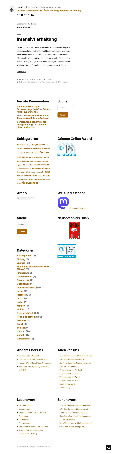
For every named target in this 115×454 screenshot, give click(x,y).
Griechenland (37, 161)
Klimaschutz (28, 168)
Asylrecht (41, 145)
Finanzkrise (39, 157)
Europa (29, 157)
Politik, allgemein (26, 316)
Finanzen (22, 273)
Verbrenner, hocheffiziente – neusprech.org (32, 123)
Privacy (77, 10)
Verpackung (50, 82)
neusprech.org (24, 7)
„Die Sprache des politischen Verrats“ (74, 409)
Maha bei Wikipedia (67, 384)
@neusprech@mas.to (77, 208)
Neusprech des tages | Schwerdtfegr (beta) (29, 108)
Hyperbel (20, 165)
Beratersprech (24, 409)
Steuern (40, 175)
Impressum (66, 10)
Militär (20, 309)
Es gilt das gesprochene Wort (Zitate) (33, 268)
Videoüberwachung (27, 179)
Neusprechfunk (34, 10)
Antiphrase (29, 144)
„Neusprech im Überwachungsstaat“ (73, 412)
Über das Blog (51, 10)
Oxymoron (33, 172)
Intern (20, 291)
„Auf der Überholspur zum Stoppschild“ (75, 405)
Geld (31, 161)
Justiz (20, 298)
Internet (21, 294)
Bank (24, 148)
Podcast (46, 172)
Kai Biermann (23, 79)
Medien (35, 168)
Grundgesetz (45, 161)
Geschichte (23, 280)
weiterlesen (23, 71)
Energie (21, 263)
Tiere (43, 82)
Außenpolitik (24, 255)
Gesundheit (23, 283)
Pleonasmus (39, 172)
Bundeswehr (46, 148)
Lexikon (21, 10)
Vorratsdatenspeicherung (42, 179)
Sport (20, 324)
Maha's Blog (64, 388)
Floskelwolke (24, 419)
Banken (28, 148)
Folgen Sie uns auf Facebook (70, 370)
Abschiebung (21, 145)
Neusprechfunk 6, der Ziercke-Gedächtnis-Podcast (33, 117)
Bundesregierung (36, 148)
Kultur (20, 302)
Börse (18, 152)
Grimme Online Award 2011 (30, 356)
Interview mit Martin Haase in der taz (33, 359)
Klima (23, 168)
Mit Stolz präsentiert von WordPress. (39, 447)
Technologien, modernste (32, 126)
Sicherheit (35, 175)
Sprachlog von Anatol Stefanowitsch (33, 426)
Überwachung (30, 182)
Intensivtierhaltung (37, 39)
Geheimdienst (24, 276)
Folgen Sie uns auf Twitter (69, 377)
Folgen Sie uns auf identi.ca (70, 373)
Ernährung (22, 82)
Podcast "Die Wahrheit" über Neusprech (35, 363)
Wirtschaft (19, 183)
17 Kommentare (63, 82)
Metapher (41, 168)
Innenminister (28, 165)
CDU (21, 153)
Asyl (34, 144)
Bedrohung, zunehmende (33, 110)
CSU (30, 153)
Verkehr (21, 335)
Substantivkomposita (34, 82)
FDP (33, 157)
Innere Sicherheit (41, 165)
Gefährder (25, 161)
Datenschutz (35, 152)
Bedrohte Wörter (25, 405)
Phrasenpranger (25, 423)
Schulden (27, 175)
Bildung (21, 259)
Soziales (21, 320)
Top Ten (21, 327)
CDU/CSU (26, 152)
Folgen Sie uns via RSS (68, 380)
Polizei (20, 175)
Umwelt (48, 79)
